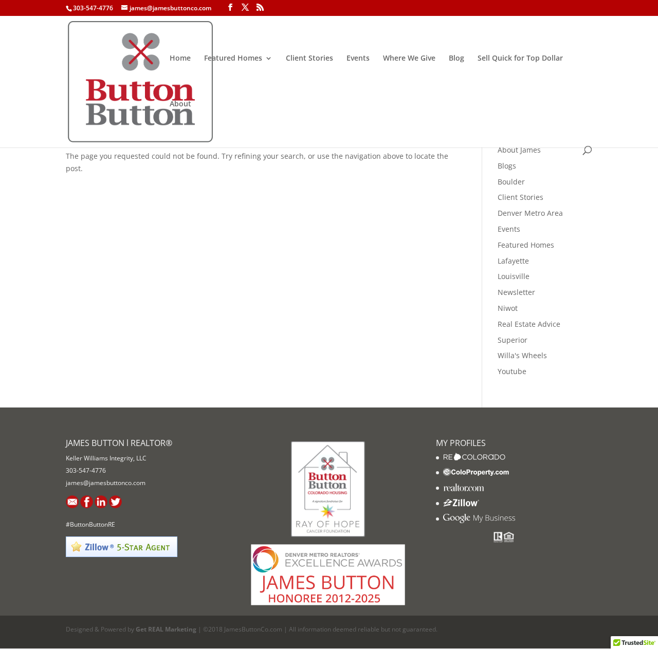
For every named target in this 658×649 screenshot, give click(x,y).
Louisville (513, 276)
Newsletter (516, 292)
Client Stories (309, 58)
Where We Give (409, 58)
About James (519, 150)
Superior (512, 340)
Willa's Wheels (522, 355)
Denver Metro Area (530, 213)
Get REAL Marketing (166, 629)
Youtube (512, 371)
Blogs (507, 166)
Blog (456, 58)
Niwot (508, 308)
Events (358, 58)
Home (180, 58)
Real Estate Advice (529, 324)
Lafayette (513, 261)
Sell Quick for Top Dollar (520, 58)
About (180, 104)
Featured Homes (233, 58)
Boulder (511, 182)
